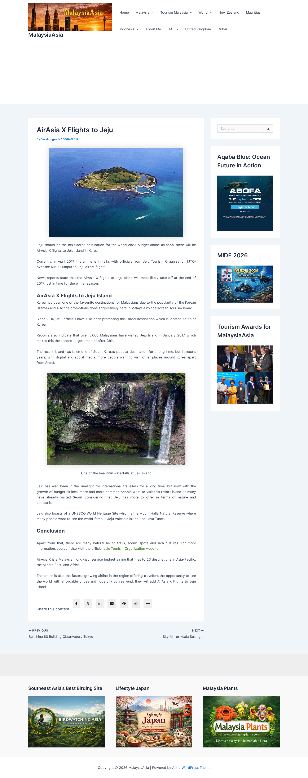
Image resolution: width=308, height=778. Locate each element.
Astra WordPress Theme (191, 767)
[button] (151, 12)
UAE (171, 29)
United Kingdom (198, 29)
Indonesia (127, 29)
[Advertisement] (154, 72)
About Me (153, 29)
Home (124, 12)
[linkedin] (100, 603)
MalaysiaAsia (45, 34)
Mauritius (253, 12)
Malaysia (142, 12)
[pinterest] (124, 603)
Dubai (222, 29)
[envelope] (111, 603)
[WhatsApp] (136, 603)
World (203, 12)
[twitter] (88, 603)
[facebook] (76, 603)
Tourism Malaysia (174, 12)
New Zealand (229, 12)
